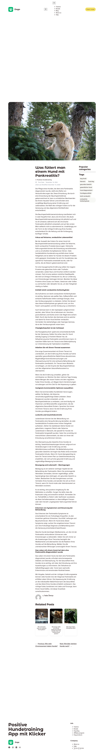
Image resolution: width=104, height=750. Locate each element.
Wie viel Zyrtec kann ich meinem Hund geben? (41, 628)
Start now (90, 9)
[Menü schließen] (54, 3)
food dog (91, 181)
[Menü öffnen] (45, 9)
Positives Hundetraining (44, 180)
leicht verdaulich (85, 196)
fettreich (82, 181)
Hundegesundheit (85, 193)
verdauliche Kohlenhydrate (84, 200)
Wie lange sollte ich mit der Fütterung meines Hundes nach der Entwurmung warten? (56, 630)
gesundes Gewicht (85, 184)
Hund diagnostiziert (86, 190)
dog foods (83, 178)
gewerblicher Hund (86, 187)
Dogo (17, 9)
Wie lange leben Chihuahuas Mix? (70, 627)
